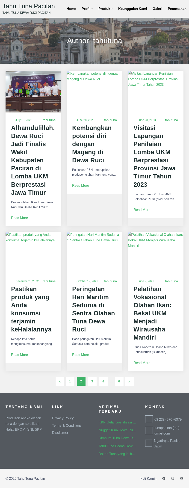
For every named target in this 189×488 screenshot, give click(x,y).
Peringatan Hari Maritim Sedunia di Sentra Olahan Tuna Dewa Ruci (93, 309)
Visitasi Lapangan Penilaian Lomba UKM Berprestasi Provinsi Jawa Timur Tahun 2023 (154, 156)
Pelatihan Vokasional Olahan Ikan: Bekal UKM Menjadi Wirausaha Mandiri (152, 313)
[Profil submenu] (92, 9)
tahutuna (49, 120)
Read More (19, 218)
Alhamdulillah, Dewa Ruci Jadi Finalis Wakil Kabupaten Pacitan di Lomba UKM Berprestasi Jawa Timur (33, 160)
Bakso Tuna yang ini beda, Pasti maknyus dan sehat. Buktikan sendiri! (118, 454)
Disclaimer (60, 433)
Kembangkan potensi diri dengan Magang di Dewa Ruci (92, 144)
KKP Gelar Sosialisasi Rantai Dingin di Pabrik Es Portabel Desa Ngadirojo (118, 422)
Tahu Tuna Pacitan (29, 6)
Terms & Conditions (67, 425)
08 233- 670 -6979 (168, 419)
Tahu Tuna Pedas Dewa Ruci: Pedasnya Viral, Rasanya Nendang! (118, 446)
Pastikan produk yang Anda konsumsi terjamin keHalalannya (31, 309)
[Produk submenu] (112, 9)
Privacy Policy (63, 418)
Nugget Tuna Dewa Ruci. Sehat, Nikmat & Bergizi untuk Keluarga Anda (118, 430)
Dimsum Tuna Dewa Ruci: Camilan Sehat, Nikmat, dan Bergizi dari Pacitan (118, 438)
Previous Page (60, 381)
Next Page (129, 381)
